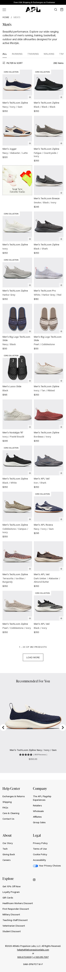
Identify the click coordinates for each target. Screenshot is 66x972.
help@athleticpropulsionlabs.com (33, 949)
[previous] (56, 2)
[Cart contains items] (61, 9)
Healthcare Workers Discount (18, 903)
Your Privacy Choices (50, 865)
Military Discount (11, 914)
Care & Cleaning (11, 813)
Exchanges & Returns (14, 796)
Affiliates (37, 816)
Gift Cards (8, 897)
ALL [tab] (5, 53)
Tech (5, 848)
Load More (33, 657)
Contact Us (8, 818)
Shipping (7, 801)
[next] (64, 2)
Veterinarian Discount (14, 925)
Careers (6, 860)
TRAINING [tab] (33, 53)
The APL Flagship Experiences (42, 798)
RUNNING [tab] (17, 53)
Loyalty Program (11, 892)
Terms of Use (40, 848)
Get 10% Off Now (12, 886)
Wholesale (38, 811)
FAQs (5, 807)
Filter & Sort (15, 63)
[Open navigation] (4, 9)
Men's (17, 17)
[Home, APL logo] (33, 9)
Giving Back (9, 854)
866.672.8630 (24, 957)
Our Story (8, 843)
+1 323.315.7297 (41, 957)
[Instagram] (34, 879)
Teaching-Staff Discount (15, 920)
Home (6, 17)
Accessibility (39, 860)
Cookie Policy (40, 854)
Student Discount (12, 931)
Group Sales (39, 822)
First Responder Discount (16, 908)
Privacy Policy (40, 843)
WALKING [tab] (49, 53)
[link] (17, 91)
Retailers (37, 805)
